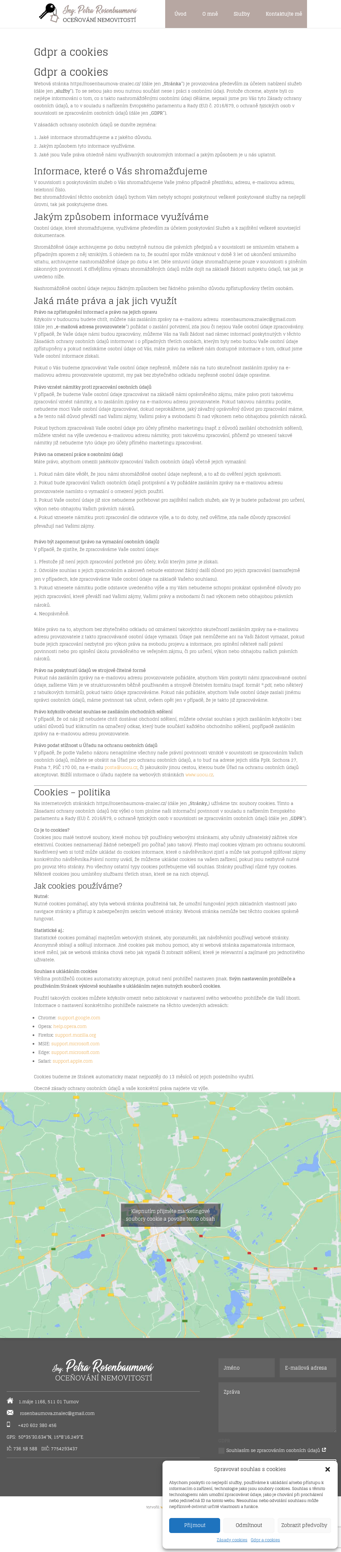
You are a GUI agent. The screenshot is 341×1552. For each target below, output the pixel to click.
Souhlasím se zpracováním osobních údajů (273, 1450)
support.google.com (79, 1018)
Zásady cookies (232, 1539)
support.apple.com (73, 1061)
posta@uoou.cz (121, 767)
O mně (210, 14)
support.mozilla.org (75, 1035)
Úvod (180, 14)
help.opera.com (70, 1026)
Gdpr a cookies (265, 1539)
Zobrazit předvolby (304, 1525)
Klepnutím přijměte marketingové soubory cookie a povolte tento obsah (170, 1215)
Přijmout (194, 1525)
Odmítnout (249, 1525)
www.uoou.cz (199, 775)
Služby (242, 14)
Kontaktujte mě (284, 14)
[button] (327, 1469)
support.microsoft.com (75, 1044)
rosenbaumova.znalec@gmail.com (57, 1413)
